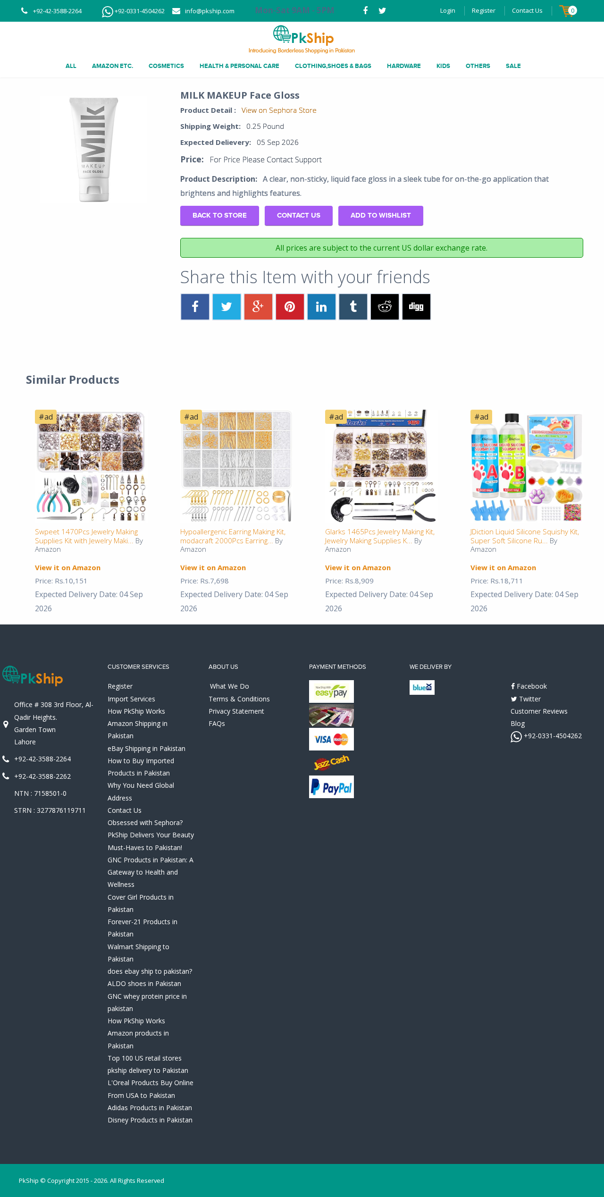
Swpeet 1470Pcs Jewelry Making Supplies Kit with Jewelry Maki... (86, 536)
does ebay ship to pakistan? (150, 971)
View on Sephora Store (279, 110)
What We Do (229, 686)
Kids (443, 66)
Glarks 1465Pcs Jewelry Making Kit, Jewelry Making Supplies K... (380, 536)
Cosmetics (166, 66)
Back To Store (220, 215)
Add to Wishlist (381, 215)
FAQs (217, 723)
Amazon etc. (112, 66)
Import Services (131, 698)
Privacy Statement (236, 711)
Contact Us (527, 10)
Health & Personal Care (239, 66)
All (71, 66)
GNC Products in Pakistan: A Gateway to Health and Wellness (150, 872)
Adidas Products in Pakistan (150, 1107)
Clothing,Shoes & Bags (333, 66)
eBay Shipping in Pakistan (146, 748)
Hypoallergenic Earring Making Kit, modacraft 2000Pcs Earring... (232, 536)
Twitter (529, 698)
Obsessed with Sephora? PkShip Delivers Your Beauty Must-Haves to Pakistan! (151, 835)
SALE (513, 66)
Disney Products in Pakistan (150, 1119)
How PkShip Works (136, 711)
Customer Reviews (539, 711)
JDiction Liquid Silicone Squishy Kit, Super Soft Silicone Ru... (524, 536)
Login (447, 10)
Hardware (404, 66)
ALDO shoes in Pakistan (144, 983)
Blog (518, 723)
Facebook (531, 686)
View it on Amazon (68, 567)
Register (483, 10)
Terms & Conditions (239, 698)
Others (478, 66)
